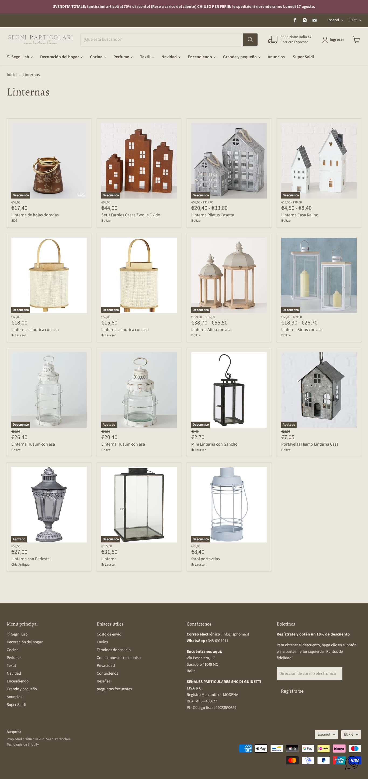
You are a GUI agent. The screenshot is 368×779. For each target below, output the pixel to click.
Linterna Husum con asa (33, 444)
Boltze (105, 220)
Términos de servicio (114, 650)
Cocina (96, 57)
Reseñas (103, 681)
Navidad (169, 57)
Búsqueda (14, 731)
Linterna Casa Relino (299, 215)
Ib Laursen (18, 335)
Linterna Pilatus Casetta (212, 215)
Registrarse (292, 691)
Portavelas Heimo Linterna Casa (310, 444)
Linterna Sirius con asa (301, 330)
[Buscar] (250, 39)
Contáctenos (107, 673)
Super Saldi (303, 57)
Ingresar (337, 39)
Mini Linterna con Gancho (214, 444)
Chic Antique (20, 564)
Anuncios (276, 57)
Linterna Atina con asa (211, 330)
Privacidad (106, 665)
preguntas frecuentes (114, 689)
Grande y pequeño (240, 57)
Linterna (109, 559)
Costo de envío (109, 634)
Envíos (102, 642)
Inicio (12, 74)
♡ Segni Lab (18, 57)
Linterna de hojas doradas (35, 215)
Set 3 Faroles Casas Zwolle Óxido (130, 215)
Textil (145, 57)
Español (333, 20)
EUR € (353, 20)
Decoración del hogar (60, 57)
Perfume (121, 57)
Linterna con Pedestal (31, 559)
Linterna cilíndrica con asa (35, 330)
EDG (14, 220)
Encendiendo (200, 57)
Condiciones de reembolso (119, 658)
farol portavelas (205, 559)
